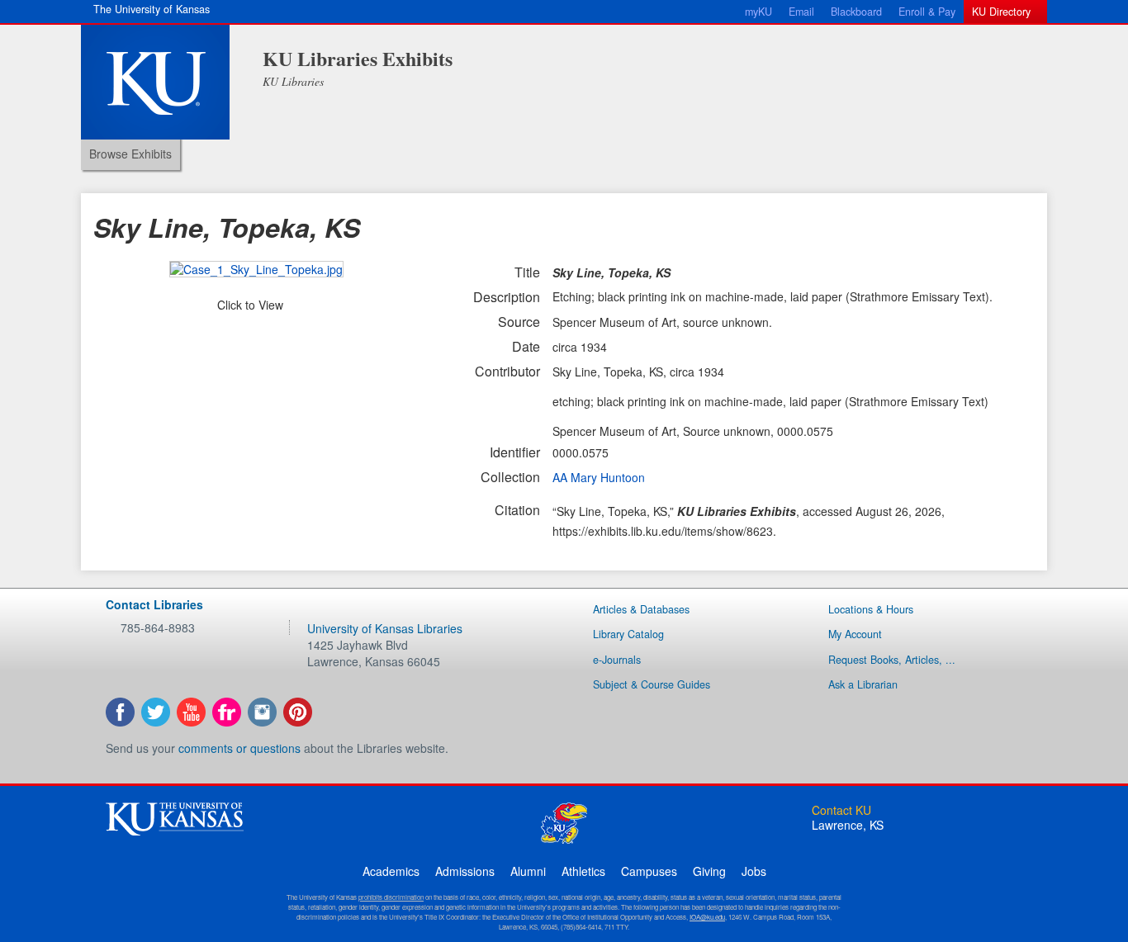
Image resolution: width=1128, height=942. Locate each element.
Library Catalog (628, 634)
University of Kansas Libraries (384, 628)
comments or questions (239, 748)
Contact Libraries (154, 604)
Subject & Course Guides (651, 684)
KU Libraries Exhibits (358, 58)
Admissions (465, 871)
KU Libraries (293, 81)
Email (801, 11)
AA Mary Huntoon (598, 477)
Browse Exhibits (130, 153)
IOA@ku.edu (707, 916)
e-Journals (617, 659)
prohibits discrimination (391, 897)
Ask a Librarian (863, 684)
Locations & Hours (870, 609)
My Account (855, 634)
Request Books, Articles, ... (891, 659)
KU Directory (1001, 11)
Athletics (583, 871)
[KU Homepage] (155, 82)
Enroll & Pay (926, 11)
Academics (391, 871)
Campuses (649, 871)
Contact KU (841, 810)
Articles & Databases (641, 609)
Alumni (528, 871)
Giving (709, 871)
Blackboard (856, 11)
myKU (758, 11)
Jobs (754, 871)
